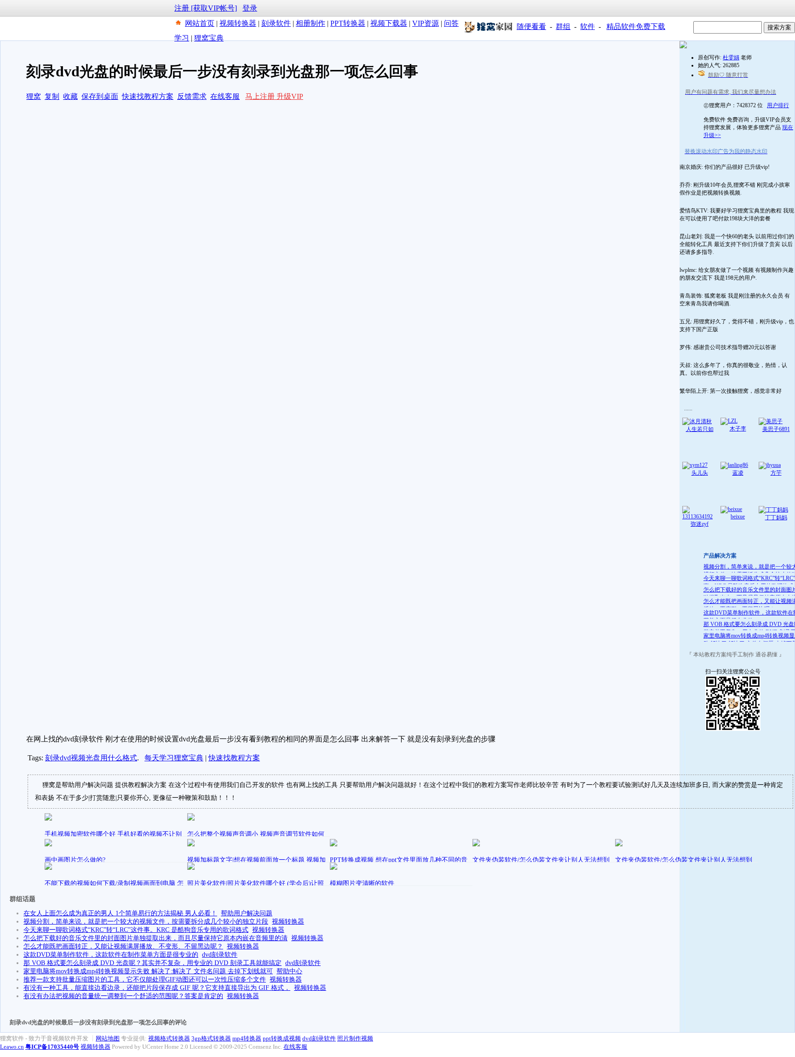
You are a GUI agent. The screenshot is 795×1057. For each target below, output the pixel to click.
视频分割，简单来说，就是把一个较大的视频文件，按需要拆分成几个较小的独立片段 (145, 921)
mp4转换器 (246, 1038)
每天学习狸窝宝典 (173, 758)
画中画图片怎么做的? (75, 859)
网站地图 (108, 1038)
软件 (587, 26)
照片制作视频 (355, 1038)
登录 (249, 8)
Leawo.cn (12, 1046)
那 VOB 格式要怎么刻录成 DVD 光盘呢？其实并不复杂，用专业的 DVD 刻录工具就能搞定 (152, 962)
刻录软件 (276, 23)
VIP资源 (425, 23)
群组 (563, 26)
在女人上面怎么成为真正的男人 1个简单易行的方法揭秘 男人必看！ (120, 913)
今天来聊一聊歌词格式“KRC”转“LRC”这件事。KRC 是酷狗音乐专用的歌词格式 (135, 929)
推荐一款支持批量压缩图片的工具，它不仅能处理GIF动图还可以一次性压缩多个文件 (144, 979)
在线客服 (225, 96)
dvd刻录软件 (219, 954)
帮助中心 (289, 971)
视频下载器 (388, 23)
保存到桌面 (99, 96)
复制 (52, 96)
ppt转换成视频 (282, 1038)
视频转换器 (237, 23)
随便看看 (531, 26)
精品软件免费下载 (635, 26)
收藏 (70, 96)
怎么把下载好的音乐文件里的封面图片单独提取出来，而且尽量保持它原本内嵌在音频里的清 (155, 938)
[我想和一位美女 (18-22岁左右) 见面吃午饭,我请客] (683, 46)
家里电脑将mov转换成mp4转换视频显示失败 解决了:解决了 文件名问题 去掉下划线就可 (148, 971)
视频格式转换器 (169, 1038)
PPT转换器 (347, 23)
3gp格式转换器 (211, 1038)
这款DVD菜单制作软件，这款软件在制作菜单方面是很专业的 (110, 954)
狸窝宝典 (209, 38)
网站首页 (199, 23)
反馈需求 (192, 96)
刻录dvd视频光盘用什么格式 (91, 758)
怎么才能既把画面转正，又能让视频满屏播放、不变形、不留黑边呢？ (123, 946)
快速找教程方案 (147, 96)
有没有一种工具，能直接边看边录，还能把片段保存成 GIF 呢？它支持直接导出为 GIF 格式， (156, 987)
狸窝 (33, 96)
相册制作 (310, 23)
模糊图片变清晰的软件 (362, 883)
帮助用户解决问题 (246, 913)
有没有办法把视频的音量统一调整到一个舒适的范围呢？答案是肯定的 (123, 996)
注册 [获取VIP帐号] (205, 8)
